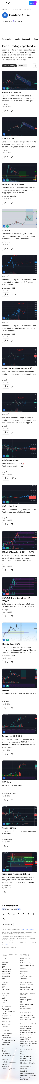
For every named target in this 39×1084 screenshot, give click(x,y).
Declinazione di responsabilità (25, 1029)
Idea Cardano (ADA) (11, 644)
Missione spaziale (26, 1000)
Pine (3, 978)
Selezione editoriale (8, 1055)
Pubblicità (23, 1071)
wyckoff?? (6, 414)
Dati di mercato (25, 963)
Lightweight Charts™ (27, 1058)
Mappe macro (7, 1016)
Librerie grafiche (26, 1056)
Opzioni (4, 1013)
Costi (22, 960)
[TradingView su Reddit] (3, 919)
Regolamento (6, 1042)
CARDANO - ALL (9, 138)
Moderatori (5, 1044)
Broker (22, 974)
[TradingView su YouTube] (13, 914)
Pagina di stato (25, 1046)
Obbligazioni (6, 969)
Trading (4, 1051)
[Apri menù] (3, 3)
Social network (7, 1033)
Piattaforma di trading (27, 1063)
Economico (5, 996)
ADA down (6, 782)
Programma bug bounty (28, 1043)
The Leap (23, 978)
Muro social (6, 1035)
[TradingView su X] (3, 914)
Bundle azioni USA (26, 989)
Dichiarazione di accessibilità (25, 1038)
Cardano (6, 230)
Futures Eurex (25, 987)
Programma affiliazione (28, 1075)
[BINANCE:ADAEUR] (4, 88)
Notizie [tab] (17, 39)
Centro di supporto (26, 1004)
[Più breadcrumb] (11, 9)
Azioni (4, 965)
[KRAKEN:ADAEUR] (4, 272)
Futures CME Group (27, 985)
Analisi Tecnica (9, 828)
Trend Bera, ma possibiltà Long (16, 874)
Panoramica (24, 971)
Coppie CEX (6, 974)
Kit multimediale (25, 1009)
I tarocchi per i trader (27, 1017)
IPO (3, 1002)
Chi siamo (23, 997)
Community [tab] (26, 39)
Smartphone (6, 1024)
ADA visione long (9, 506)
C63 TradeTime (25, 1020)
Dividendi (5, 1000)
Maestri (4, 1064)
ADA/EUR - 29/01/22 (11, 92)
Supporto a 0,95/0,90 (12, 736)
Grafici (4, 958)
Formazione (6, 1053)
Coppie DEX (6, 976)
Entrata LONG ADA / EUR (13, 184)
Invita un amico (7, 1038)
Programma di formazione (25, 1079)
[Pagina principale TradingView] (8, 3)
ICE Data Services (28, 929)
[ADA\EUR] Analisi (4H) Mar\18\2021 (19, 552)
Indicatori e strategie (9, 1062)
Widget (22, 1054)
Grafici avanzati (25, 1061)
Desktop (5, 1027)
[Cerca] (24, 3)
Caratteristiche (25, 958)
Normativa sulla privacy (28, 1032)
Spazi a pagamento (8, 1069)
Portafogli (5, 1009)
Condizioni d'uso (26, 1026)
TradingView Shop (26, 1015)
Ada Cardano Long (10, 460)
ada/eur (5, 690)
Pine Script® (6, 1018)
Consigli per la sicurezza (28, 1041)
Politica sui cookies (26, 1035)
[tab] (9, 65)
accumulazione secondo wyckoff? (17, 368)
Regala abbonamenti (27, 965)
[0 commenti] (12, 111)
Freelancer (5, 1066)
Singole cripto (6, 971)
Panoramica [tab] (6, 39)
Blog (21, 1002)
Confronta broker (26, 976)
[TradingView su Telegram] (28, 914)
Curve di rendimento (9, 1011)
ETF (3, 967)
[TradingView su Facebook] (8, 914)
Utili (3, 998)
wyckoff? (6, 276)
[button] (35, 66)
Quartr (5, 944)
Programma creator (8, 1040)
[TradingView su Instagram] (18, 914)
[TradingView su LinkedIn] (23, 914)
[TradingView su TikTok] (33, 914)
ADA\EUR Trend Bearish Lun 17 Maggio (16, 599)
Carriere (23, 1006)
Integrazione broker (27, 1073)
